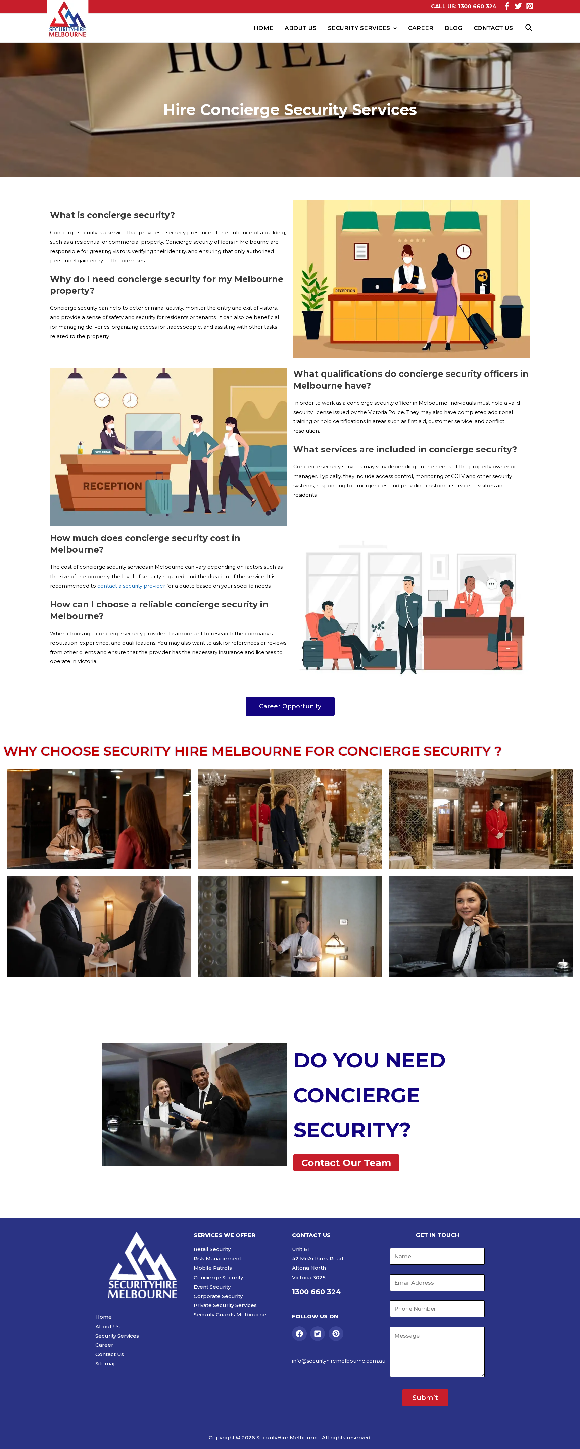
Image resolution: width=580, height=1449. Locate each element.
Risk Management (217, 1258)
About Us (301, 27)
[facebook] (300, 1333)
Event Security (212, 1287)
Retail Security (212, 1249)
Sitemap (106, 1363)
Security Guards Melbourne (230, 1314)
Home (263, 27)
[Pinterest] (529, 6)
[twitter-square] (318, 1333)
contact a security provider (131, 586)
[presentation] (393, 27)
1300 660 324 (477, 6)
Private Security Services (225, 1305)
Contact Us (493, 27)
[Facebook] (507, 6)
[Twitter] (518, 6)
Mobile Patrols (213, 1268)
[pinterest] (337, 1333)
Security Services (359, 27)
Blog (453, 27)
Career (420, 27)
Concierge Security (218, 1277)
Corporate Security (218, 1296)
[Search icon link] (529, 28)
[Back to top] (566, 1437)
